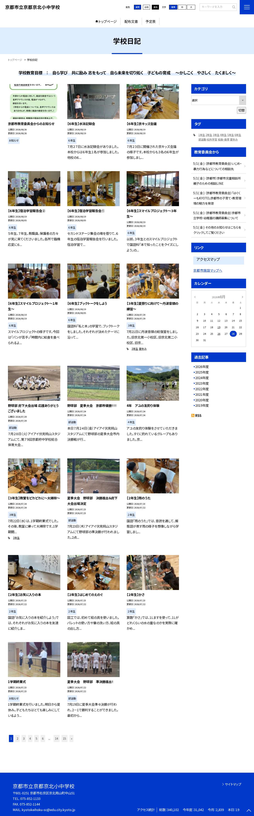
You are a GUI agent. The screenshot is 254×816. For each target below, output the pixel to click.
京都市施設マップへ (207, 270)
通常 (138, 7)
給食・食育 (223, 139)
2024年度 (202, 377)
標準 (173, 7)
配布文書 (131, 21)
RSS (198, 415)
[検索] (233, 7)
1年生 (201, 135)
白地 (146, 7)
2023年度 (202, 383)
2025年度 (202, 372)
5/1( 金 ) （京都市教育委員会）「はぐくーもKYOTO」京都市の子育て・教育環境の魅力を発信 (217, 198)
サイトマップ (233, 784)
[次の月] (242, 296)
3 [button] (24, 738)
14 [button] (56, 738)
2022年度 (202, 388)
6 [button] (43, 738)
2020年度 (202, 400)
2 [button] (17, 738)
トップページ (107, 21)
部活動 (202, 139)
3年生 (135, 349)
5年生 (230, 135)
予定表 (150, 21)
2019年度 (202, 405)
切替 (241, 110)
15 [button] (64, 738)
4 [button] (30, 738)
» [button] (71, 738)
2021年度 (202, 394)
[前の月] (194, 296)
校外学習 (212, 139)
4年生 (223, 135)
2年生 (209, 135)
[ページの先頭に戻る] (249, 811)
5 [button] (36, 738)
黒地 (155, 7)
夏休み (143, 349)
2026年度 (202, 366)
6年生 (238, 135)
